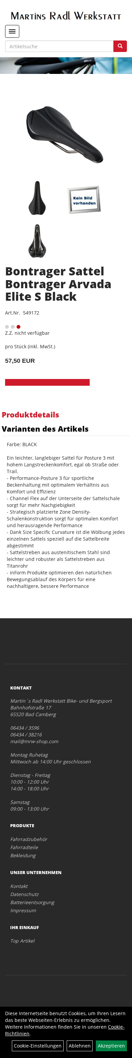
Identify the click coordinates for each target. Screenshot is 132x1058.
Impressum (23, 910)
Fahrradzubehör (28, 839)
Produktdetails (30, 414)
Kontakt (18, 886)
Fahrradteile (24, 847)
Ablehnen (80, 1045)
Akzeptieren (111, 1045)
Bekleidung (23, 855)
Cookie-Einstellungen (38, 1045)
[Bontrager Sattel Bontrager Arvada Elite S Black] (66, 136)
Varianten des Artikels (45, 429)
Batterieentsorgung (32, 902)
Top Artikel (22, 941)
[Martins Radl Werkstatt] (66, 15)
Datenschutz (24, 894)
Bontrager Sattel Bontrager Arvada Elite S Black (58, 283)
